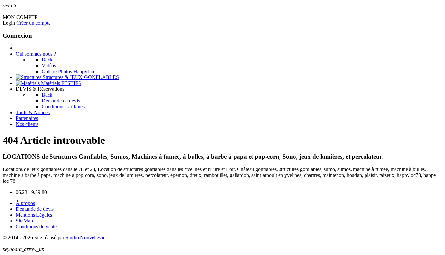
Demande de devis (35, 209)
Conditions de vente (36, 226)
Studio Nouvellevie (85, 237)
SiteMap (24, 220)
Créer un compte (33, 23)
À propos (25, 203)
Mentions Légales (34, 215)
